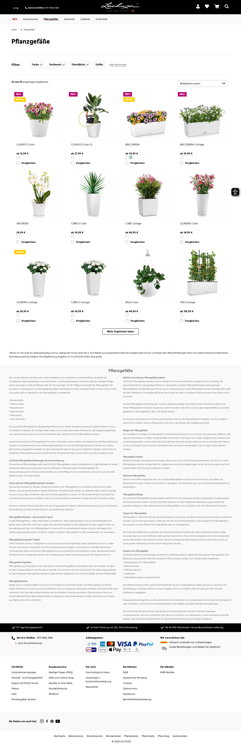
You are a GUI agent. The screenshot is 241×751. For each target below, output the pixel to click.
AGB (125, 672)
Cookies (127, 683)
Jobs (14, 694)
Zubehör (85, 19)
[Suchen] (226, 8)
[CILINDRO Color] (202, 195)
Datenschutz (130, 689)
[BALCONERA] (148, 116)
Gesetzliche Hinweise (135, 678)
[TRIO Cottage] (202, 274)
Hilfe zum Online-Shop (61, 678)
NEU (14, 19)
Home (14, 29)
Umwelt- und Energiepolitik (27, 678)
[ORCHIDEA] (39, 195)
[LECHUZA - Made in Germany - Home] (120, 6)
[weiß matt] (18, 236)
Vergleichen (28, 163)
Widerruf (54, 694)
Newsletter (92, 687)
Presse (15, 689)
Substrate (69, 19)
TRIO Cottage (187, 302)
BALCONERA (132, 145)
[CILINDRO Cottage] (39, 274)
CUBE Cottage (133, 224)
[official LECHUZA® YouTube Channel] (57, 721)
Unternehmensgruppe (23, 672)
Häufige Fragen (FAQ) (61, 672)
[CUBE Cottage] (148, 195)
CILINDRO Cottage (26, 302)
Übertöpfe (59, 736)
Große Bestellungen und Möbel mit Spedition (194, 647)
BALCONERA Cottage (192, 145)
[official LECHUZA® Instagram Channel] (42, 721)
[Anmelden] (198, 8)
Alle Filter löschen (118, 65)
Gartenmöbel (179, 736)
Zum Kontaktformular (30, 643)
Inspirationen (30, 19)
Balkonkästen (76, 736)
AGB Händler (167, 672)
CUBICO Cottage (80, 302)
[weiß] (18, 157)
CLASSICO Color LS (81, 145)
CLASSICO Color (25, 145)
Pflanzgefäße (51, 19)
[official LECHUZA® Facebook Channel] (47, 721)
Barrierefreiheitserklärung (137, 700)
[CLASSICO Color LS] (93, 116)
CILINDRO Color (189, 224)
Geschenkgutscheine (98, 672)
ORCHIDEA (22, 224)
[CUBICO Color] (93, 195)
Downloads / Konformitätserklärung (98, 680)
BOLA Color (131, 302)
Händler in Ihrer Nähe (60, 683)
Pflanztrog (163, 736)
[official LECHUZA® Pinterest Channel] (52, 721)
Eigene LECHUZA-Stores (24, 683)
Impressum (129, 694)
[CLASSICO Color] (39, 116)
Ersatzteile (101, 19)
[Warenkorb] (217, 8)
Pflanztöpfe (148, 736)
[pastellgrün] (130, 157)
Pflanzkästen (131, 736)
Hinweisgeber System (23, 700)
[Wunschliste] (206, 6)
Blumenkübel (113, 736)
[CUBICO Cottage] (93, 274)
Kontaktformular (58, 689)
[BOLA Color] (148, 274)
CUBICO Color (79, 224)
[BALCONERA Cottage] (202, 116)
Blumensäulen (95, 736)
